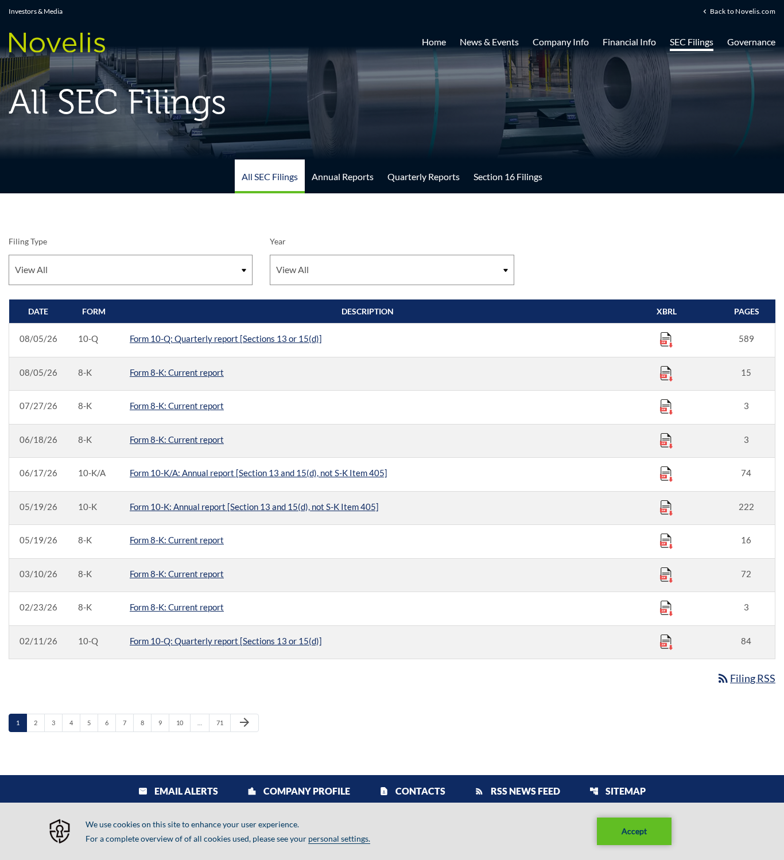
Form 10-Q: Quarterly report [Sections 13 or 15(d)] (226, 338)
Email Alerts (178, 790)
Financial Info (629, 41)
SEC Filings (691, 41)
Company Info (561, 41)
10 (183, 722)
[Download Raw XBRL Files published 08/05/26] (666, 339)
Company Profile (298, 790)
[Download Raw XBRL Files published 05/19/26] (666, 507)
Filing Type (28, 241)
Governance (751, 41)
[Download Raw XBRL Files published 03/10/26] (666, 574)
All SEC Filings (270, 176)
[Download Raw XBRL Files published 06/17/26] (666, 473)
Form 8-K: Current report (177, 372)
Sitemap (617, 790)
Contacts (412, 790)
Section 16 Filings (507, 176)
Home (434, 41)
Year (278, 241)
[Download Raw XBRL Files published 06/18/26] (666, 440)
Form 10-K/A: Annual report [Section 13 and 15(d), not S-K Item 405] (258, 473)
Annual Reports (343, 176)
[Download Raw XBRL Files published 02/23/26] (666, 607)
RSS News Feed (517, 790)
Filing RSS (745, 678)
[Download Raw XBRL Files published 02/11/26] (666, 641)
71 (223, 722)
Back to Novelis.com (742, 11)
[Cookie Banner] (392, 831)
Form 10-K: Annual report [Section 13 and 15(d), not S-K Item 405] (254, 506)
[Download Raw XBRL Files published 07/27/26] (666, 406)
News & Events (489, 41)
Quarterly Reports (423, 176)
